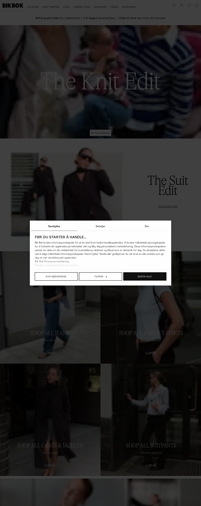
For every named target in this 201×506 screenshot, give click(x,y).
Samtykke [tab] (54, 226)
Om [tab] (147, 226)
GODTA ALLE (145, 276)
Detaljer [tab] (100, 226)
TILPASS (98, 276)
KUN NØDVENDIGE (56, 276)
